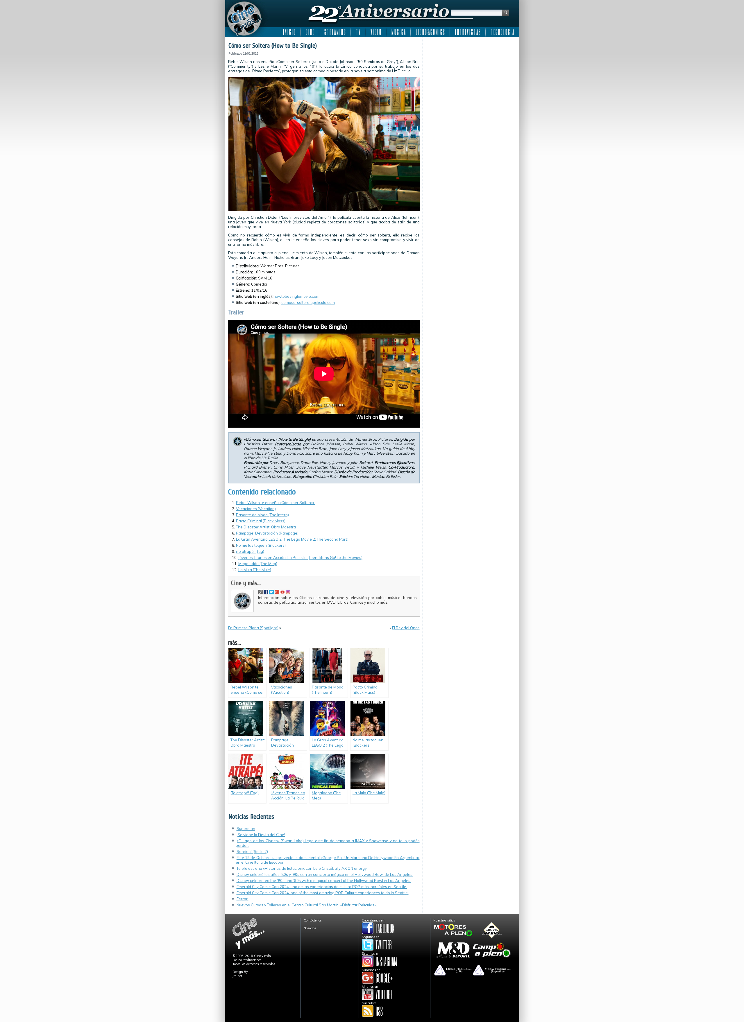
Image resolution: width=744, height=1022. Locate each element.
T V (358, 32)
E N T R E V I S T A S (467, 32)
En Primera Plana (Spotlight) (253, 627)
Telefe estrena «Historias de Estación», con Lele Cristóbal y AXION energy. (302, 868)
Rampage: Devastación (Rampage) (267, 533)
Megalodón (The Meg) (257, 563)
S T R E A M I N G (335, 32)
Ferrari (242, 899)
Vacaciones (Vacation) (256, 508)
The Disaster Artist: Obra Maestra (266, 527)
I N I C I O (289, 32)
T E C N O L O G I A (502, 32)
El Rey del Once (406, 627)
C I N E (310, 32)
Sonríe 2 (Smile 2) (252, 851)
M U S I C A (398, 32)
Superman (246, 828)
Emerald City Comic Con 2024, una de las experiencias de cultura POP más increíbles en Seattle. (322, 886)
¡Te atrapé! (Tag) (250, 551)
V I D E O (376, 32)
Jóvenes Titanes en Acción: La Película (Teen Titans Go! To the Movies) (300, 557)
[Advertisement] (471, 76)
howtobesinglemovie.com (296, 296)
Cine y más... (246, 583)
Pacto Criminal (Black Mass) (260, 521)
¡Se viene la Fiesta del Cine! (261, 834)
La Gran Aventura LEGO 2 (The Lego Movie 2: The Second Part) (292, 539)
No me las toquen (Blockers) (261, 545)
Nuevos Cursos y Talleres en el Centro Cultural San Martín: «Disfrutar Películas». (307, 905)
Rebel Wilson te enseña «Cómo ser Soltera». (275, 502)
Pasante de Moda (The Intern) (262, 514)
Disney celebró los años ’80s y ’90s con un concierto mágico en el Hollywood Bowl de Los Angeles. (325, 874)
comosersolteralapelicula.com (308, 302)
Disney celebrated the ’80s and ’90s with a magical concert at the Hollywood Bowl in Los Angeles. (324, 880)
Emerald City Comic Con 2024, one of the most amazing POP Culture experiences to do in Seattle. (323, 892)
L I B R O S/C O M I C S (430, 32)
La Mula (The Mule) (254, 569)
